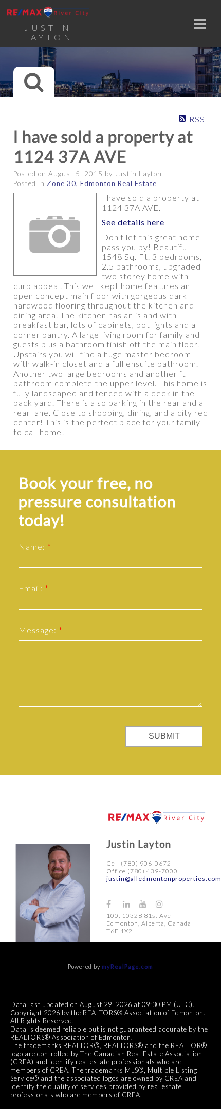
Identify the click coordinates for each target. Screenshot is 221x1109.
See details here (133, 222)
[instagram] (164, 904)
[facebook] (114, 904)
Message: (39, 630)
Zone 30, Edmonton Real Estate (102, 183)
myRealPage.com (127, 966)
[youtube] (147, 904)
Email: (32, 588)
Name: (33, 546)
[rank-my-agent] (181, 899)
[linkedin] (131, 904)
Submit (164, 736)
